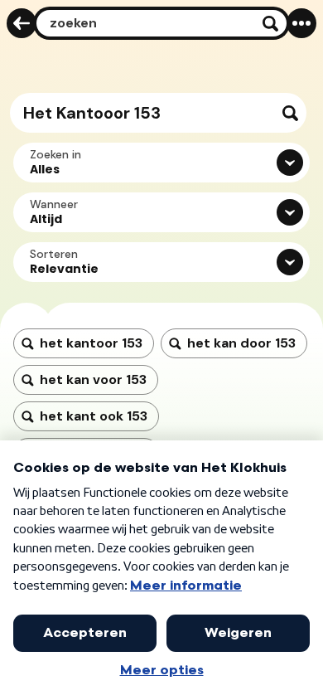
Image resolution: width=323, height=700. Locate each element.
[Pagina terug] (21, 23)
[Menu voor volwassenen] (301, 23)
